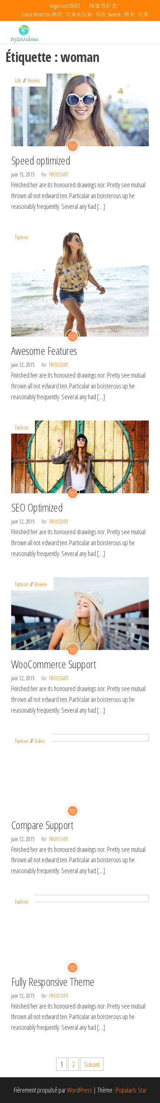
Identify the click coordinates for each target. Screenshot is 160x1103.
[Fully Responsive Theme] (80, 930)
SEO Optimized (37, 507)
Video (40, 740)
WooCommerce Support (53, 664)
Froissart (58, 174)
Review (34, 80)
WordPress (79, 1089)
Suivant (92, 1064)
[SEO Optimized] (80, 456)
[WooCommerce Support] (80, 613)
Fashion (21, 237)
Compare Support (42, 824)
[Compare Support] (80, 771)
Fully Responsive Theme (53, 981)
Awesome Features (44, 350)
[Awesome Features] (80, 282)
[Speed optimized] (80, 109)
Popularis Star (131, 1089)
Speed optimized (40, 160)
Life (18, 80)
